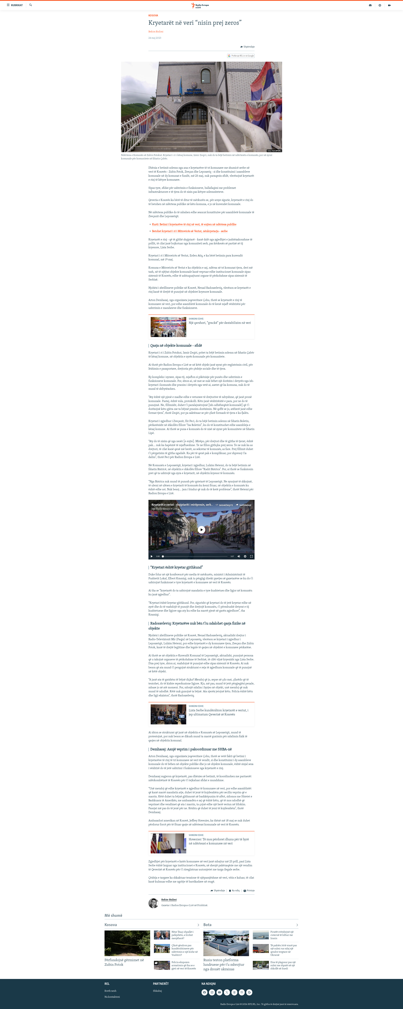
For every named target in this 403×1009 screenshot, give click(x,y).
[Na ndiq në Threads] (234, 992)
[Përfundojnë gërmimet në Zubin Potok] (127, 943)
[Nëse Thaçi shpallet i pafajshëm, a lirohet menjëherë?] (162, 934)
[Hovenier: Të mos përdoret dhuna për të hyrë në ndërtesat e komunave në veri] (168, 843)
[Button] (247, 47)
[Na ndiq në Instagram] (212, 992)
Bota (207, 925)
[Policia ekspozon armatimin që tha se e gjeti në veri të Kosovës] (162, 965)
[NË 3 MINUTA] (370, 5)
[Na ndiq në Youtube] (219, 992)
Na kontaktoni (112, 997)
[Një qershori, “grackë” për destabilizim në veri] (168, 327)
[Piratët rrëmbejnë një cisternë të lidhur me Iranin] (261, 934)
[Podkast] (380, 5)
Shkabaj (157, 991)
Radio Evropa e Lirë (166, 509)
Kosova (153, 15)
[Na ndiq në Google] (249, 992)
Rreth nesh (110, 991)
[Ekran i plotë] (251, 556)
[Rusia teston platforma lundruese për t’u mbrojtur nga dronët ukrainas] (226, 943)
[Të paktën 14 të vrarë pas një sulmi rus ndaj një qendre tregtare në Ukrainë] (261, 948)
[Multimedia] (389, 5)
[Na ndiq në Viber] (242, 992)
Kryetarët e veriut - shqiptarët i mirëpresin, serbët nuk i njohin (190, 504)
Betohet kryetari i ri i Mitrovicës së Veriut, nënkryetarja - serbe (190, 231)
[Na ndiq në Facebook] (204, 992)
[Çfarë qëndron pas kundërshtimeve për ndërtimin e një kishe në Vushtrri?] (162, 948)
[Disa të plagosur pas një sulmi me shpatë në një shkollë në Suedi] (261, 965)
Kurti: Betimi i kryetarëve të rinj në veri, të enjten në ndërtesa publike (194, 224)
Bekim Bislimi (155, 32)
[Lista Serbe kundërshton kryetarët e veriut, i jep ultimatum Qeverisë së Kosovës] (168, 714)
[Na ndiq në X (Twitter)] (227, 992)
